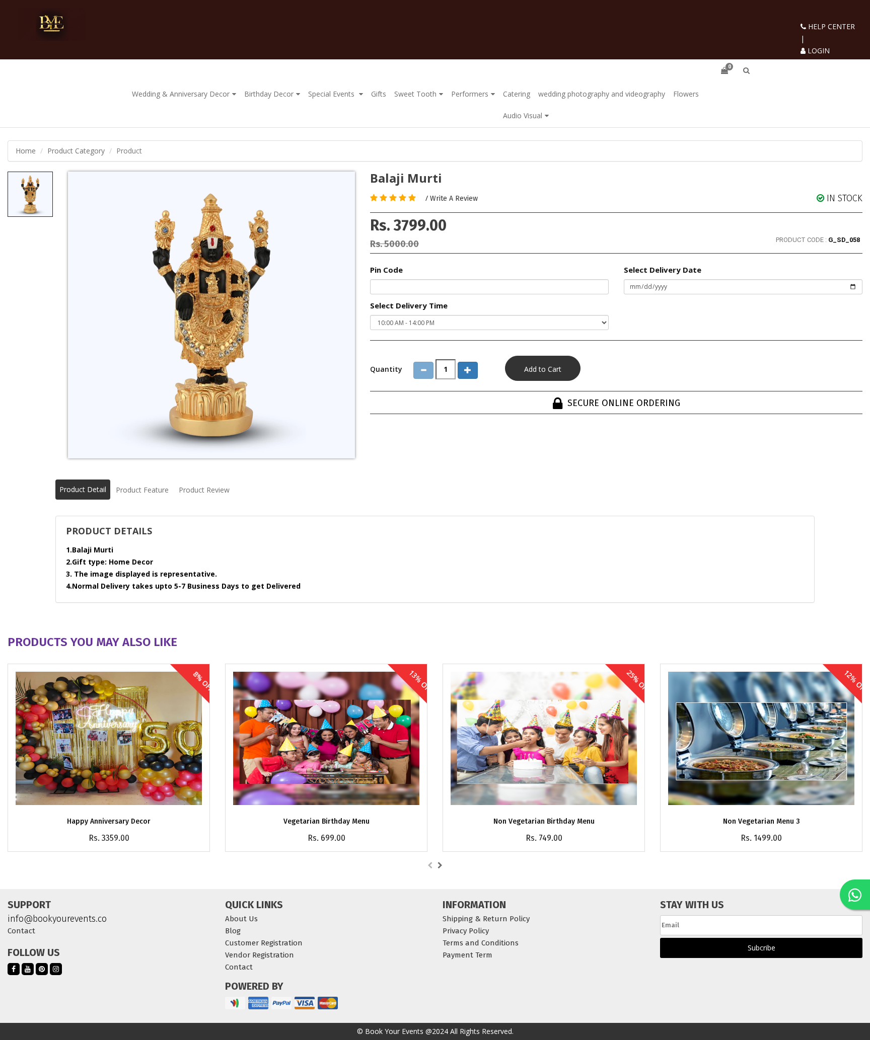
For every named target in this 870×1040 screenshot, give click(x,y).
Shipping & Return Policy (486, 918)
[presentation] (429, 865)
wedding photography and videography (601, 94)
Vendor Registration (259, 954)
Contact (21, 930)
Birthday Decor (269, 94)
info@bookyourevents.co (57, 918)
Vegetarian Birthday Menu (326, 821)
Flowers (686, 94)
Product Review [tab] (204, 490)
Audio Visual (522, 115)
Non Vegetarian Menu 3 (761, 821)
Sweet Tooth (415, 94)
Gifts (378, 94)
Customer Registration (264, 942)
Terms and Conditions (481, 942)
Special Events (332, 94)
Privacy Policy (466, 930)
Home (26, 150)
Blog (233, 930)
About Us (241, 918)
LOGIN (818, 50)
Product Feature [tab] (142, 490)
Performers (469, 94)
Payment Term (467, 954)
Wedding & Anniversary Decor (181, 94)
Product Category (76, 150)
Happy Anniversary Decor (109, 821)
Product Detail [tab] (82, 489)
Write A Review (454, 198)
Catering (516, 94)
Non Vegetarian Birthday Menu (544, 821)
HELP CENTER (830, 26)
